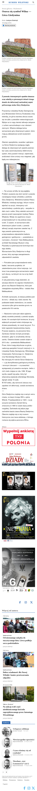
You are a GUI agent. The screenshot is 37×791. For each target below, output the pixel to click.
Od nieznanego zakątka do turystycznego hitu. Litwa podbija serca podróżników (17, 640)
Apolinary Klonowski (18, 754)
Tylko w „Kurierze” (8, 704)
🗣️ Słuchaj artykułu (9, 25)
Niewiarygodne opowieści (23, 740)
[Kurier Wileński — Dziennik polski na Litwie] (18, 2)
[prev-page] (3, 772)
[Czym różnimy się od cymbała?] (7, 753)
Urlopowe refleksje (21, 729)
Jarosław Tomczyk (17, 730)
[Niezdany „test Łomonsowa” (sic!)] (7, 764)
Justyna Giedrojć (12, 20)
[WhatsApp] (19, 34)
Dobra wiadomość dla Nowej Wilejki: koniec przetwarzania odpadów (16, 675)
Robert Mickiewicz (17, 720)
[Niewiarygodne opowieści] (7, 742)
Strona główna (7, 9)
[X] (15, 34)
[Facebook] (10, 34)
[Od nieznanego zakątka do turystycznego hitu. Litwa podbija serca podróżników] (18, 625)
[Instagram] (26, 602)
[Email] (24, 34)
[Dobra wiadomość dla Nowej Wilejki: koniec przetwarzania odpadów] (18, 659)
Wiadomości (17, 9)
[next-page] (6, 772)
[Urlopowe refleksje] (7, 732)
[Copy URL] (28, 34)
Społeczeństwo (7, 635)
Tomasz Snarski (30, 720)
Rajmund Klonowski (18, 741)
